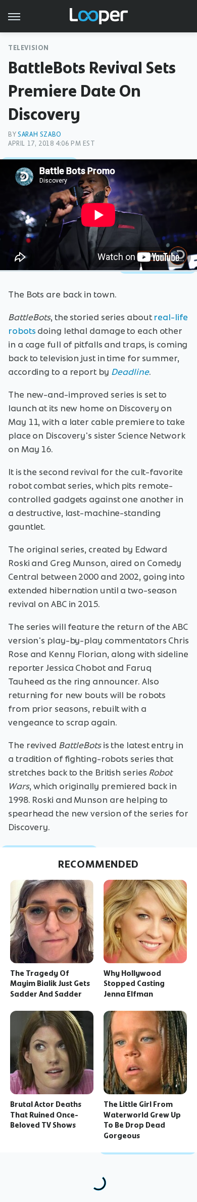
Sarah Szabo (40, 134)
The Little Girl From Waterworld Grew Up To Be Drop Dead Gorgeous (142, 1120)
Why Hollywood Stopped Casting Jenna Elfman (134, 984)
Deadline (130, 372)
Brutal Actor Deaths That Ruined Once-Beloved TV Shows (45, 1115)
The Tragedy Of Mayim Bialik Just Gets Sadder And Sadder (50, 984)
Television (28, 48)
